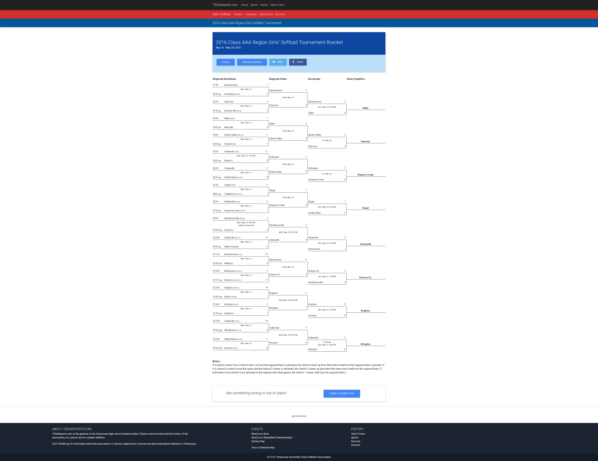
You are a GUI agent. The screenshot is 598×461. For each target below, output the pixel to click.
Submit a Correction (342, 393)
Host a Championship (263, 447)
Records (280, 14)
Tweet (279, 62)
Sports (254, 4)
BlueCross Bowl (260, 433)
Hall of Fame (277, 4)
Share (299, 62)
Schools (355, 445)
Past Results (266, 14)
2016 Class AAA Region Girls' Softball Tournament (247, 23)
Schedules (251, 14)
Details (225, 62)
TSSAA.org (63, 443)
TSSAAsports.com (225, 5)
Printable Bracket (252, 62)
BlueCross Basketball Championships (272, 437)
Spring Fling (258, 441)
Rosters (238, 14)
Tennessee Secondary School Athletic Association (303, 457)
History (264, 4)
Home (244, 4)
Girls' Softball (222, 14)
